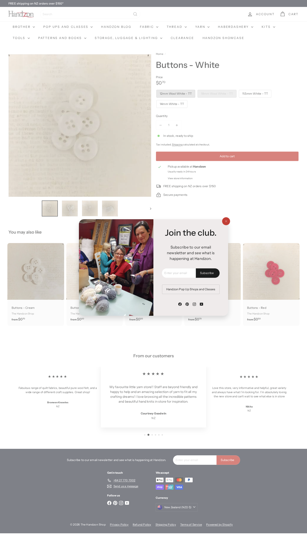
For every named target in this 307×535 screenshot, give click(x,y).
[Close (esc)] (226, 221)
